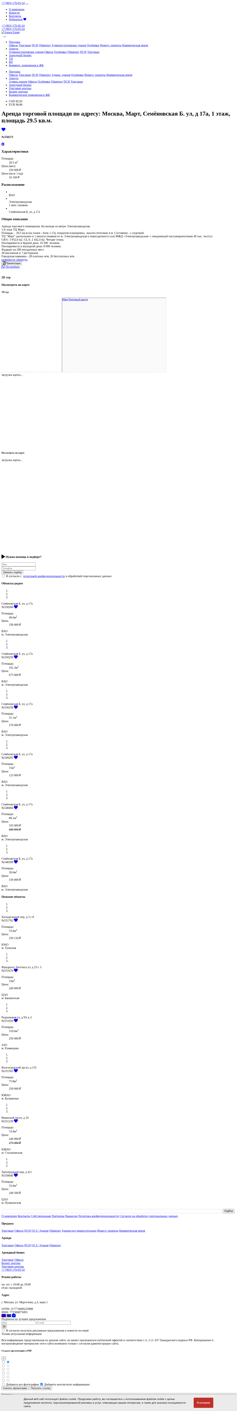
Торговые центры (20, 88)
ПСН (35, 45)
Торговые (25, 45)
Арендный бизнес (20, 55)
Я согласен (203, 1402)
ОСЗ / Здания (39, 1230)
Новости (14, 12)
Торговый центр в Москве (18, 371)
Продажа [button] (14, 42)
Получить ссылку (41, 1388)
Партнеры (58, 1216)
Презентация (12, 263)
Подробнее (12, 266)
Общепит (45, 45)
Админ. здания (60, 74)
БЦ (11, 62)
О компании (16, 9)
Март (3, 371)
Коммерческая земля (135, 45)
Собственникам (41, 1216)
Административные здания (68, 45)
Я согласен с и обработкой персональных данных (59, 576)
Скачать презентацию (15, 1388)
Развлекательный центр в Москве (46, 371)
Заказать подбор (12, 572)
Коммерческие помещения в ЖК (29, 94)
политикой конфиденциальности (44, 576)
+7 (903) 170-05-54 (13, 3)
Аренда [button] (13, 48)
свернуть (21, 259)
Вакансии (71, 1216)
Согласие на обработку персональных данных (149, 1216)
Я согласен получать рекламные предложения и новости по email (47, 1330)
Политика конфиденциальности (98, 1216)
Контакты (15, 16)
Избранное (16, 19)
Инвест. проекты (110, 45)
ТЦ (11, 58)
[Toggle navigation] (26, 4)
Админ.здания (18, 81)
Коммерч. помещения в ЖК (26, 65)
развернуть (8, 259)
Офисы (13, 45)
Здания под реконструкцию (79, 1230)
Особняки (93, 45)
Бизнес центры (18, 91)
